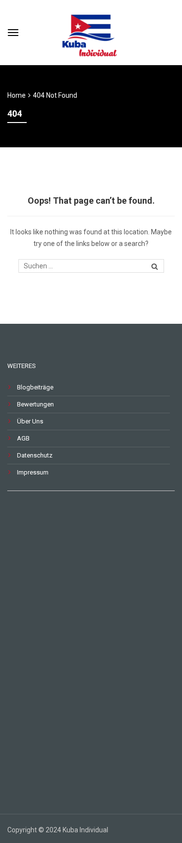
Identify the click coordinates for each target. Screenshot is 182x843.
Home (16, 95)
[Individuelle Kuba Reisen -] (91, 31)
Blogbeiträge (35, 387)
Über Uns (30, 421)
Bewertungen (35, 404)
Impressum (33, 472)
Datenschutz (34, 455)
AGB (23, 438)
